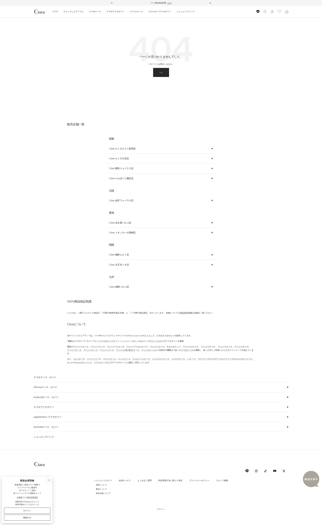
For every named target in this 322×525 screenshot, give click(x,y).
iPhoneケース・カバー (45, 387)
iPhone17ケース (98, 346)
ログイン (32, 501)
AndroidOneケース (160, 359)
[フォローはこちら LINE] (247, 470)
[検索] (265, 11)
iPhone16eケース (190, 346)
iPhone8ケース (148, 350)
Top (161, 72)
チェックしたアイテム (73, 11)
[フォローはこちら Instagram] (256, 470)
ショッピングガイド (103, 480)
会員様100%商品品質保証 (27, 497)
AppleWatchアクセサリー (159, 11)
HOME (55, 11)
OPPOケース (203, 359)
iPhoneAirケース (157, 346)
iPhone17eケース (81, 346)
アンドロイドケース (224, 359)
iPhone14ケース (241, 346)
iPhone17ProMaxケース (137, 346)
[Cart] (286, 11)
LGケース (191, 359)
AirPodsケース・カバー (46, 426)
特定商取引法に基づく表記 (170, 480)
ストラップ (149, 335)
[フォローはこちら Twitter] (283, 470)
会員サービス (125, 480)
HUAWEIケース (178, 359)
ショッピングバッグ (185, 11)
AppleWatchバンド (83, 362)
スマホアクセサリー (115, 11)
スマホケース (95, 11)
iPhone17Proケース (115, 346)
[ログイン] (272, 11)
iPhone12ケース (91, 350)
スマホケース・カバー (45, 377)
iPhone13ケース (74, 350)
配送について (101, 489)
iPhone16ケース (208, 346)
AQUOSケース (109, 359)
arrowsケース (124, 359)
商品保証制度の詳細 (189, 313)
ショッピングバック (44, 436)
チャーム (155, 341)
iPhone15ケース (225, 346)
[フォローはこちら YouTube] (274, 470)
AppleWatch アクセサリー (48, 416)
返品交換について (103, 493)
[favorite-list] (279, 11)
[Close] (49, 480)
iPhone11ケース (107, 350)
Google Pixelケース (141, 359)
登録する (27, 517)
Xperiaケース (79, 359)
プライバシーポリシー (199, 480)
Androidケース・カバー (46, 397)
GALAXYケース (94, 359)
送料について (101, 485)
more (169, 3)
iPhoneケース (136, 335)
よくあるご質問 (145, 480)
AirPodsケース (136, 11)
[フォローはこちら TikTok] (265, 470)
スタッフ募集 (222, 480)
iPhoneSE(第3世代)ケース (127, 350)
